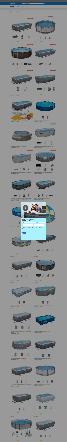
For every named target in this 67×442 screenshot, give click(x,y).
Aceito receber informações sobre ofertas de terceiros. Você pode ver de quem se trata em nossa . (33, 229)
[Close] (45, 203)
